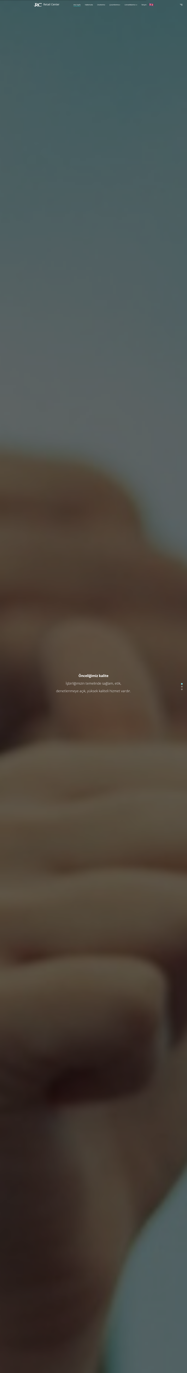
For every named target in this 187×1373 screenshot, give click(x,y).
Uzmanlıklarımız (130, 5)
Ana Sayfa (77, 5)
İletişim (144, 5)
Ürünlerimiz (101, 5)
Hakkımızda (89, 5)
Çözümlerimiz (114, 5)
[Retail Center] (38, 4)
